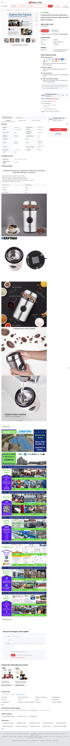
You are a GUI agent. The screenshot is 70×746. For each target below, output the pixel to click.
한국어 (54, 736)
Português (20, 736)
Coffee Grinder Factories (48, 723)
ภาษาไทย (65, 736)
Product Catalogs (20, 694)
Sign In (42, 111)
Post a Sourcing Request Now (18, 657)
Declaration (49, 740)
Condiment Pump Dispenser (41, 697)
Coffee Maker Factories (21, 723)
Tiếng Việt (33, 737)
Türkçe (28, 737)
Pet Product (3, 699)
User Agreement (43, 740)
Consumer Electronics (9, 9)
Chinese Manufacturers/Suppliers (23, 733)
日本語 (58, 736)
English (11, 736)
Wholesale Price (41, 733)
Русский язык (30, 736)
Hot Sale (37, 699)
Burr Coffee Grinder (33, 716)
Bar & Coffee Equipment (57, 702)
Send (13, 655)
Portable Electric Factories (8, 723)
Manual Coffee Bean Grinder (8, 716)
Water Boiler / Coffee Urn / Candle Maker (26, 702)
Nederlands (45, 736)
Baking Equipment (5, 702)
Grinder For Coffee (47, 726)
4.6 (54, 120)
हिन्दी (61, 736)
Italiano (36, 736)
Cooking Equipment (56, 697)
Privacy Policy (55, 740)
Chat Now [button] (55, 30)
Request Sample (63, 34)
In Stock (20, 699)
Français (25, 736)
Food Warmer (38, 702)
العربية (50, 736)
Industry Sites (47, 733)
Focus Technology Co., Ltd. (26, 740)
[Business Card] (67, 124)
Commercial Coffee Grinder (21, 726)
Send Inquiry (45, 30)
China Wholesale (33, 733)
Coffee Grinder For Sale (35, 726)
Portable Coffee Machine (7, 726)
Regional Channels (55, 733)
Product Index (62, 733)
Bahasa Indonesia (39, 737)
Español (15, 736)
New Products (4, 697)
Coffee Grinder (26, 9)
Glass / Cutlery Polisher (23, 697)
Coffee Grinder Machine (61, 723)
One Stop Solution (55, 699)
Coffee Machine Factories (34, 723)
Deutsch (40, 736)
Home (2, 9)
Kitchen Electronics (18, 9)
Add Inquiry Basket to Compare (20, 45)
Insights (37, 734)
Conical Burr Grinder (21, 716)
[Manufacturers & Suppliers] (35, 2)
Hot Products (5, 733)
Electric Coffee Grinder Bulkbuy (59, 726)
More (2, 728)
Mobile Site (33, 734)
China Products (12, 733)
